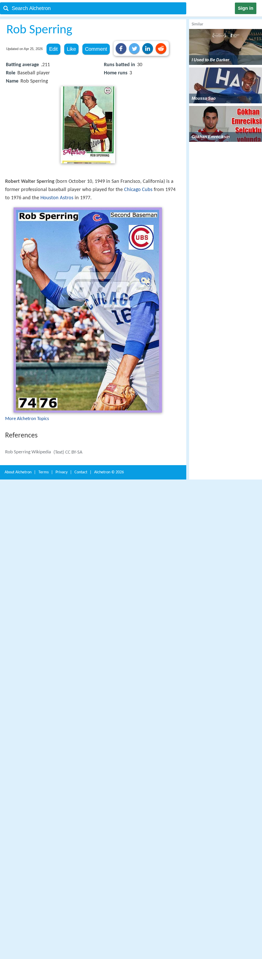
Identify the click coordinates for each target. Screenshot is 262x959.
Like (71, 49)
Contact (80, 472)
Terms (43, 472)
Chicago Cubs (138, 189)
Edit (53, 49)
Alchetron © (109, 472)
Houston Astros (56, 198)
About (18, 472)
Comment (96, 49)
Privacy (62, 472)
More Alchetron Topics (27, 418)
